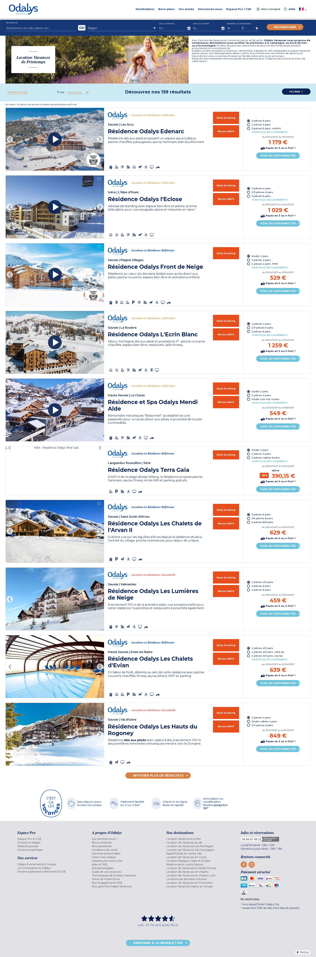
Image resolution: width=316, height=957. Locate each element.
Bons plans (166, 9)
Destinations (145, 9)
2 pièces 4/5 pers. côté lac (267, 651)
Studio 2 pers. (260, 256)
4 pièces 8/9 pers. (262, 522)
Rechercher (285, 27)
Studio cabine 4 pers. (264, 721)
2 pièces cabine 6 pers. (265, 457)
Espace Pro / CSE (238, 9)
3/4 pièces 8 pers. (262, 518)
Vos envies (186, 9)
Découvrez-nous (210, 9)
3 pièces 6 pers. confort (266, 128)
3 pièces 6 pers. (261, 120)
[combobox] (122, 28)
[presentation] (10, 139)
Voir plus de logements (269, 132)
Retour (304, 952)
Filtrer (295, 91)
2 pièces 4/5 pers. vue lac (267, 655)
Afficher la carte (17, 92)
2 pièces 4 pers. (261, 124)
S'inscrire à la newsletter (158, 943)
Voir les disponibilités (278, 155)
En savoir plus (250, 898)
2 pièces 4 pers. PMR (264, 263)
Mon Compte (270, 9)
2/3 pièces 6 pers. (262, 192)
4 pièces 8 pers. (261, 589)
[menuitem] (50, 839)
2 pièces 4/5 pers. (262, 582)
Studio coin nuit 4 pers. (265, 399)
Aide (290, 9)
